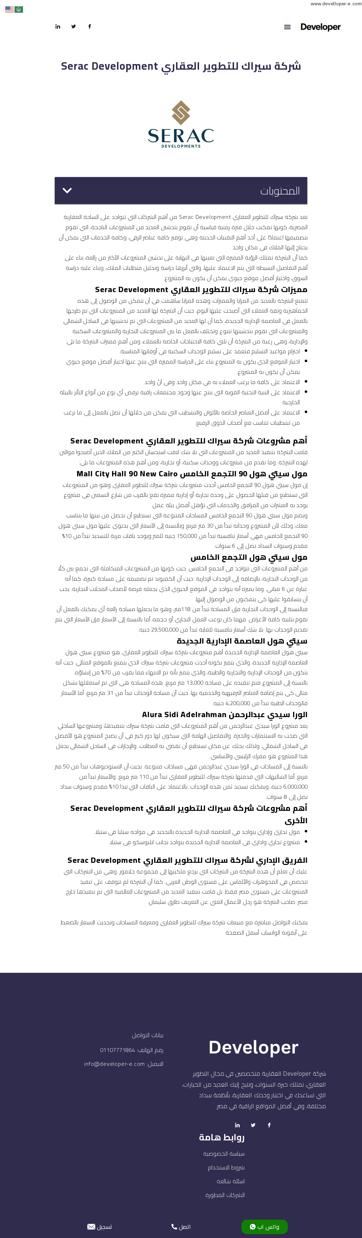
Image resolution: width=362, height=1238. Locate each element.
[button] (287, 27)
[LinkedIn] (58, 27)
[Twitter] (74, 27)
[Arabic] (19, 9)
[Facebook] (89, 27)
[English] (9, 9)
